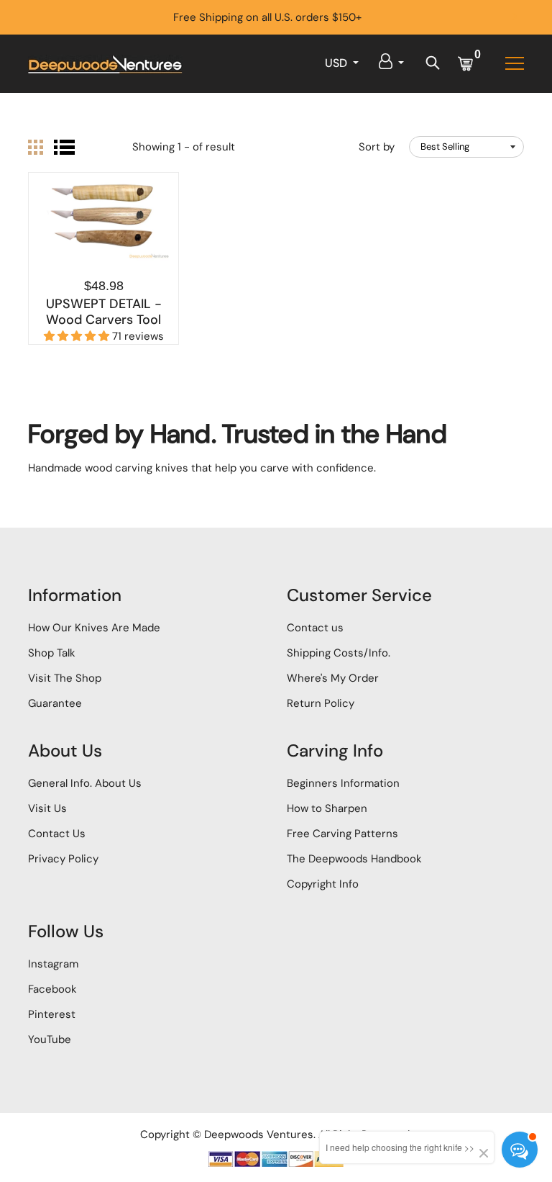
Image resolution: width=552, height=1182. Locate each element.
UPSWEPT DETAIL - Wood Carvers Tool (104, 312)
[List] (64, 147)
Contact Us (57, 833)
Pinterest (51, 1014)
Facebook (52, 989)
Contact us (315, 628)
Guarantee (55, 703)
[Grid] (35, 147)
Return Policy (320, 703)
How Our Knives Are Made (94, 628)
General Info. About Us (85, 783)
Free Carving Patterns (342, 833)
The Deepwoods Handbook (354, 859)
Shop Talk (51, 653)
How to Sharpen (327, 808)
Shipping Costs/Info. (338, 653)
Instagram (53, 964)
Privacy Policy (63, 859)
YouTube (49, 1039)
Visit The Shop (64, 678)
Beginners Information (343, 783)
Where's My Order (333, 678)
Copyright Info (323, 884)
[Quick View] (103, 241)
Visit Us (47, 808)
